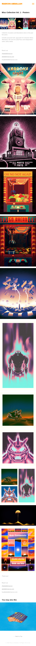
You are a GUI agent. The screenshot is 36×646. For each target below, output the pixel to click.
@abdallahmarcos (7, 53)
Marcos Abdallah (12, 3)
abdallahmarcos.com (8, 56)
